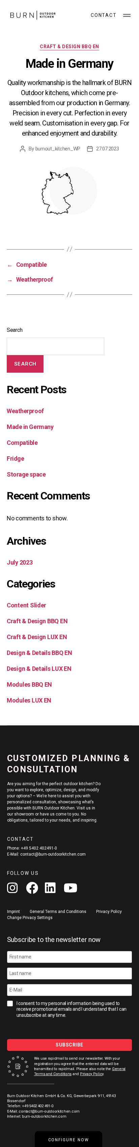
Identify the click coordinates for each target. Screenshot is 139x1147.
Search (14, 330)
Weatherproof (25, 410)
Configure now (68, 1140)
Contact (103, 15)
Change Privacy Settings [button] (30, 917)
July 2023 (20, 562)
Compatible (22, 442)
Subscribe (69, 1045)
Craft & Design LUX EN (37, 636)
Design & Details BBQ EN (39, 652)
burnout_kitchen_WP (57, 149)
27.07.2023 (107, 149)
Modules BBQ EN (29, 684)
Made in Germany (30, 426)
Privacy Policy (91, 1074)
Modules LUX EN (29, 700)
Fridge (15, 458)
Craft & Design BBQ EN (69, 46)
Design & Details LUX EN (39, 668)
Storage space (26, 474)
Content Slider (26, 605)
